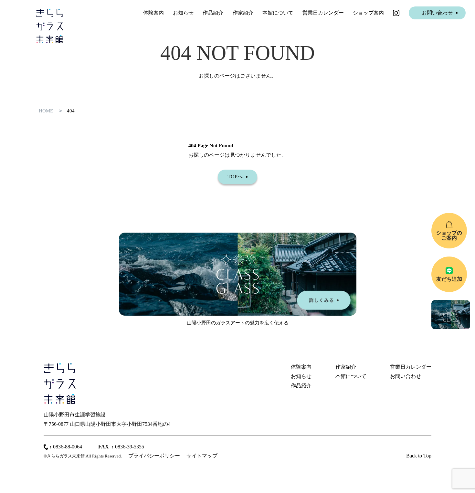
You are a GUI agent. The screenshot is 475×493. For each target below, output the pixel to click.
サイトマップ (201, 455)
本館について (277, 13)
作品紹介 (213, 13)
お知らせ (183, 13)
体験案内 (153, 13)
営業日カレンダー (323, 13)
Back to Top (418, 455)
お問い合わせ (437, 13)
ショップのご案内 (449, 235)
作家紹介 (243, 13)
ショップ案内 (368, 13)
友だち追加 (449, 279)
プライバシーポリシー (154, 455)
